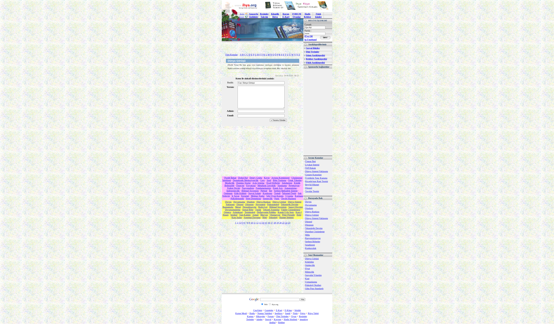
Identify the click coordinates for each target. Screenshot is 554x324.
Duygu (308, 201)
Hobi (299, 215)
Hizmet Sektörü (286, 217)
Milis (307, 235)
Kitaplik (275, 14)
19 (277, 223)
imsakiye (304, 319)
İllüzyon (264, 215)
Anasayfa (253, 14)
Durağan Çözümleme (315, 231)
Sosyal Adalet (254, 193)
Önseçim (240, 185)
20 (280, 223)
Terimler (250, 319)
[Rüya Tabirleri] (297, 9)
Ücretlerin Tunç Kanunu (316, 178)
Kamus (250, 316)
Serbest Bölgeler (312, 241)
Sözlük (297, 310)
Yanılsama (282, 185)
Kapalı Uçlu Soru (286, 212)
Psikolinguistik (237, 198)
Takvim (264, 17)
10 (252, 223)
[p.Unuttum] (310, 39)
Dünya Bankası (312, 211)
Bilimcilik (309, 272)
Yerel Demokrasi (253, 198)
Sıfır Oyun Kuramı (274, 196)
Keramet (245, 196)
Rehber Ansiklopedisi (316, 59)
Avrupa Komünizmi (280, 178)
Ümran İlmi (310, 161)
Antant (255, 215)
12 (257, 223)
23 (289, 223)
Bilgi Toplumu (279, 180)
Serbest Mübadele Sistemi (285, 191)
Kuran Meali (241, 313)
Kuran (286, 14)
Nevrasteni (260, 204)
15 (266, 223)
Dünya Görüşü (312, 215)
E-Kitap (288, 310)
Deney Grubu (256, 178)
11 (254, 223)
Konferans (267, 193)
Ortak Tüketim (295, 180)
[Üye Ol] (308, 36)
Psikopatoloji (273, 204)
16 (269, 223)
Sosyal (268, 319)
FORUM (296, 14)
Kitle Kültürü (240, 193)
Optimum (228, 193)
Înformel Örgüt (289, 193)
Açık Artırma (258, 183)
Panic (276, 198)
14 (263, 223)
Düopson (309, 225)
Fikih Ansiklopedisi (315, 62)
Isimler (318, 17)
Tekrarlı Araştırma (271, 209)
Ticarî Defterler (273, 183)
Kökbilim (309, 262)
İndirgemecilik (233, 191)
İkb (270, 191)
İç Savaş (235, 196)
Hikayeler (260, 316)
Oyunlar (297, 17)
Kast (307, 278)
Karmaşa (299, 196)
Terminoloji (250, 212)
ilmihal (272, 322)
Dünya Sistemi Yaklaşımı (316, 171)
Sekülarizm (287, 183)
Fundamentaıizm (263, 188)
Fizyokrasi (251, 185)
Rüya (275, 17)
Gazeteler (269, 310)
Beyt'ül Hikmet (312, 184)
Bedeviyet (262, 207)
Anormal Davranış (252, 217)
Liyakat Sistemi (312, 165)
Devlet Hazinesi (288, 198)
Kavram (277, 319)
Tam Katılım (245, 215)
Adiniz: (230, 111)
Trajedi (277, 193)
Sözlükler (253, 17)
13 (260, 223)
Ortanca (227, 212)
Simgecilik (268, 198)
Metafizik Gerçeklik (267, 185)
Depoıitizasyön (249, 207)
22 (286, 223)
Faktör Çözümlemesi (290, 209)
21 (283, 223)
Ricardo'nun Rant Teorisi (316, 181)
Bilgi (264, 217)
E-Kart (285, 17)
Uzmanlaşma (311, 282)
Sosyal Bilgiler (313, 48)
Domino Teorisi (243, 183)
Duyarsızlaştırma (232, 209)
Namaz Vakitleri (264, 313)
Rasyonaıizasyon (313, 238)
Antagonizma (290, 188)
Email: (230, 115)
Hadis (307, 14)
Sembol (233, 215)
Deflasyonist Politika (266, 212)
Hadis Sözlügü (290, 319)
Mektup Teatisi (257, 196)
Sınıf (269, 180)
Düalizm (309, 208)
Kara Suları (237, 217)
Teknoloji (273, 217)
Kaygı (267, 178)
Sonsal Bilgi (247, 209)
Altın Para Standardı (314, 288)
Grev (262, 180)
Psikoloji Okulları (313, 285)
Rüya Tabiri (313, 313)
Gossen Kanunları (313, 174)
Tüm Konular (231, 54)
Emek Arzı (278, 188)
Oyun (293, 316)
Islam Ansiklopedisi (315, 55)
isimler (260, 319)
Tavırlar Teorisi (312, 191)
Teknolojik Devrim (313, 228)
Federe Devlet (233, 188)
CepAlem (257, 310)
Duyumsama (311, 205)
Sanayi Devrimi (295, 207)
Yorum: (230, 87)
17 (272, 223)
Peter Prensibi (288, 215)
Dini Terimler (312, 52)
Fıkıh (318, 14)
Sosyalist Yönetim (313, 275)
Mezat (238, 207)
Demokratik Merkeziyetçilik (245, 180)
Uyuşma (289, 196)
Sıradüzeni (310, 245)
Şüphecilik (310, 265)
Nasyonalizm (248, 188)
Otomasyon (275, 215)
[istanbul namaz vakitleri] (262, 39)
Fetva (302, 313)
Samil (287, 313)
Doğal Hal (243, 178)
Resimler (303, 316)
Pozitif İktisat (230, 178)
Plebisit (264, 191)
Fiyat (307, 268)
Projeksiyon (294, 185)
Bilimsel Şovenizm (250, 191)
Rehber (307, 17)
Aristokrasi (238, 212)
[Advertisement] (317, 112)
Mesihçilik (229, 183)
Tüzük (258, 209)
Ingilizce (278, 313)
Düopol (308, 188)
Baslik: (230, 82)
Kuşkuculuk (310, 248)
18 (275, 223)
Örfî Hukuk (310, 168)
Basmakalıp (228, 207)
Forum (271, 316)
